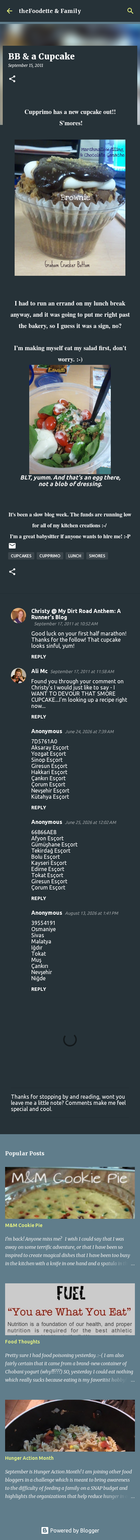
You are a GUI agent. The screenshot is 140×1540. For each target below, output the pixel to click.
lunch (74, 556)
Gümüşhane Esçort (54, 844)
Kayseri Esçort (49, 863)
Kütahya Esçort (50, 797)
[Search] (130, 11)
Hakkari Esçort (49, 772)
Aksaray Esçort (50, 747)
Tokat (38, 954)
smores (97, 556)
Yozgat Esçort (48, 754)
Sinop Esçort (47, 760)
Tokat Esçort (47, 875)
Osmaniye (43, 929)
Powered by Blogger (74, 1530)
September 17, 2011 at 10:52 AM (66, 623)
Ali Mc (39, 671)
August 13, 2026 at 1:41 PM (91, 913)
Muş (36, 960)
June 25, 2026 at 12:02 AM (90, 822)
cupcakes (21, 556)
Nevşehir (41, 972)
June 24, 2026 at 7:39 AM (89, 731)
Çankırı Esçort (48, 778)
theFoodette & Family (50, 11)
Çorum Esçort (48, 784)
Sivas (37, 935)
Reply (38, 656)
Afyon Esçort (47, 838)
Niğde (38, 978)
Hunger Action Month (29, 1458)
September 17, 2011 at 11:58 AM (82, 671)
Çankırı (39, 966)
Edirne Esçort (47, 869)
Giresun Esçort (49, 766)
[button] (12, 79)
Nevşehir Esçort (50, 790)
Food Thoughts (22, 1341)
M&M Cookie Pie (23, 1225)
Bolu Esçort (45, 857)
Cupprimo (38, 111)
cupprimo (49, 556)
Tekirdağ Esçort (50, 850)
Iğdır (36, 947)
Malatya (41, 941)
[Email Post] (12, 548)
